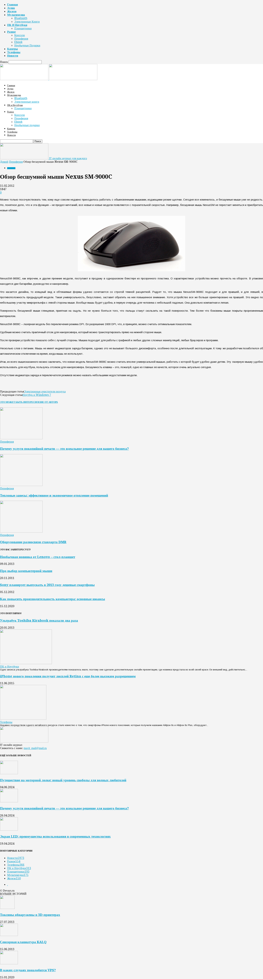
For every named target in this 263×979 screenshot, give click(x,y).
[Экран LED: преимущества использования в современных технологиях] (9, 829)
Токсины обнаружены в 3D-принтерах (30, 915)
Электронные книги (27, 21)
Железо (11, 11)
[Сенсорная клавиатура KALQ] (9, 935)
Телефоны (13, 52)
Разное (11, 32)
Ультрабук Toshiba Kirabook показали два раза (39, 620)
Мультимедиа (16, 14)
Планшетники (23, 28)
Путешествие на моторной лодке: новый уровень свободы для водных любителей (63, 780)
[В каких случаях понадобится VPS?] (9, 963)
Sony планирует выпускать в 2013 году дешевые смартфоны (47, 585)
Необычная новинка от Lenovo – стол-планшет (37, 557)
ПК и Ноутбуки (17, 25)
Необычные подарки (27, 45)
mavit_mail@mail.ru (35, 748)
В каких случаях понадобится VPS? (28, 970)
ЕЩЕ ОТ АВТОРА (48, 402)
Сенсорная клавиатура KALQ (23, 942)
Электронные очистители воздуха (45, 391)
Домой (4, 161)
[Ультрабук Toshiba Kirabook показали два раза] (26, 663)
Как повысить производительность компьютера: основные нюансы (52, 599)
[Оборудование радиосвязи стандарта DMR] (21, 531)
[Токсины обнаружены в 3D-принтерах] (7, 907)
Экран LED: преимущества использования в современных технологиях (55, 836)
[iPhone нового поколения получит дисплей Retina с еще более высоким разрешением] (23, 718)
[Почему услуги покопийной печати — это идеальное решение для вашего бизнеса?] (21, 438)
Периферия (21, 38)
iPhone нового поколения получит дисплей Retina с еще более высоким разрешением (68, 676)
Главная (12, 4)
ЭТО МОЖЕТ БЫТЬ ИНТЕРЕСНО (19, 402)
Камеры (12, 49)
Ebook (18, 42)
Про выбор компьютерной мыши (26, 571)
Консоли (19, 35)
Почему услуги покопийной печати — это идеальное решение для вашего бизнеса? (64, 449)
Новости (12, 55)
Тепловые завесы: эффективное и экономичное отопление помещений (54, 495)
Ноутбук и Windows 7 (37, 395)
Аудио (11, 8)
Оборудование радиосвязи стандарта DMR (33, 542)
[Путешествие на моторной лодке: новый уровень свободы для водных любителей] (9, 773)
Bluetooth (20, 18)
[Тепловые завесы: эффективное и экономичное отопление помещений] (21, 485)
